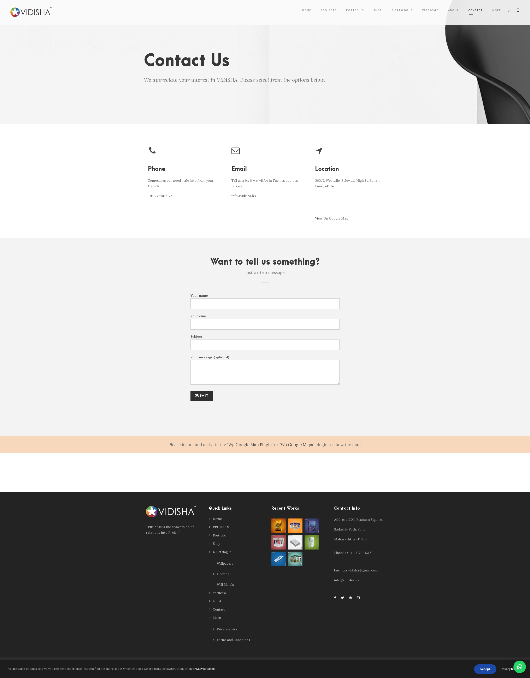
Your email (198, 316)
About (453, 10)
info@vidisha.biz (244, 196)
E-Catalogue (402, 10)
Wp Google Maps (297, 444)
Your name (199, 295)
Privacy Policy (227, 629)
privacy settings (204, 669)
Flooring (223, 574)
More (496, 10)
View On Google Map (331, 218)
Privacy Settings (511, 669)
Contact (475, 10)
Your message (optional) (209, 357)
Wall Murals (225, 585)
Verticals (430, 10)
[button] (519, 667)
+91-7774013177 (160, 196)
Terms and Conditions (233, 640)
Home (306, 10)
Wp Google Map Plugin (250, 444)
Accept (485, 669)
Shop (377, 10)
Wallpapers (225, 563)
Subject (196, 336)
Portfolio (355, 10)
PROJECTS (329, 10)
